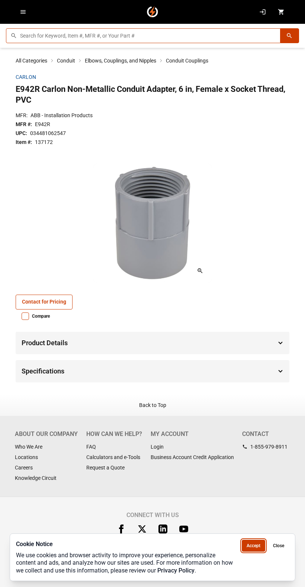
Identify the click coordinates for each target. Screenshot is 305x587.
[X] (142, 529)
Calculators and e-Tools (113, 457)
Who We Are (28, 447)
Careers (24, 468)
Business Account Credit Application (192, 457)
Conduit (66, 61)
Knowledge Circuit (36, 478)
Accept (253, 545)
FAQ (91, 447)
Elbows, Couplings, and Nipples (120, 61)
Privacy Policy (176, 570)
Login (157, 447)
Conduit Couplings (187, 61)
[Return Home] (152, 12)
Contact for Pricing (44, 302)
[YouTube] (183, 529)
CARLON (26, 77)
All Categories (31, 61)
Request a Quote (105, 468)
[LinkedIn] (162, 529)
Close (278, 545)
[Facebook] (121, 529)
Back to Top (152, 405)
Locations (26, 457)
